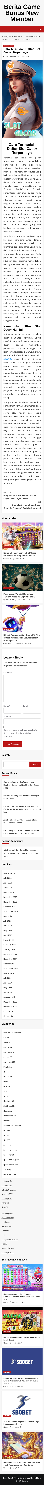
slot (3, 1235)
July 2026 (7, 878)
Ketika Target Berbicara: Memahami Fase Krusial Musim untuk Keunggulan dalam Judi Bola (22, 809)
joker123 (7, 358)
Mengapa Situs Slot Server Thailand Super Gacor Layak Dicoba (20, 496)
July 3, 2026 (15, 1468)
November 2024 (10, 959)
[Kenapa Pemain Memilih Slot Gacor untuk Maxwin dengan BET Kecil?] (22, 536)
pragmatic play (8, 1248)
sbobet (6, 1072)
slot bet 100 (7, 1185)
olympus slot (7, 1226)
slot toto (5, 1230)
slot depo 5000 (8, 1252)
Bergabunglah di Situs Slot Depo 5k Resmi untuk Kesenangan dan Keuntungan (21, 831)
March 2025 (8, 940)
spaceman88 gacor (11, 1160)
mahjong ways (7, 1213)
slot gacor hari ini (10, 1116)
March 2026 (8, 892)
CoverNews (36, 1478)
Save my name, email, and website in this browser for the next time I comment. (20, 733)
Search (6, 755)
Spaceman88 (8, 1155)
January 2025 (9, 949)
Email (26, 706)
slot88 (6, 1135)
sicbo (5, 1081)
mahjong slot (8, 1052)
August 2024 (9, 973)
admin (7, 558)
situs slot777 (9, 1086)
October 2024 (9, 964)
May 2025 (7, 930)
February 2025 (9, 945)
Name (6, 706)
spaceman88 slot (10, 1164)
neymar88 (7, 1057)
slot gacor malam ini (10, 1239)
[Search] (39, 29)
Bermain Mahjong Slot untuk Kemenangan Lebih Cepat (21, 797)
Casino (6, 1037)
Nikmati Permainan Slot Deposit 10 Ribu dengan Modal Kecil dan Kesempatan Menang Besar (21, 638)
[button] (4, 29)
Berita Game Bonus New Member (22, 12)
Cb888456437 (9, 600)
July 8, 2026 (15, 1427)
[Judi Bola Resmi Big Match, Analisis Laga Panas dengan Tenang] (22, 1404)
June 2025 (7, 926)
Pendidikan (8, 1067)
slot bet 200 (8, 1101)
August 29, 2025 (16, 558)
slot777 (6, 1130)
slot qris (6, 1120)
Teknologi (7, 1169)
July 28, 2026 (16, 1343)
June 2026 (7, 883)
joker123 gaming (9, 1190)
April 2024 (7, 992)
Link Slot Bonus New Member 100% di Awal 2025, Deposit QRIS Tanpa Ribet (21, 853)
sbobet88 (7, 1077)
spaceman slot (8, 1217)
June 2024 (7, 983)
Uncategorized (9, 46)
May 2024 (7, 987)
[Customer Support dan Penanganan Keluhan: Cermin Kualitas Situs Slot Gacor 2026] (22, 1277)
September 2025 (10, 911)
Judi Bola (7, 1042)
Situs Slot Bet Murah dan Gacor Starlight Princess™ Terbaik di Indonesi (22, 505)
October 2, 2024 (21, 600)
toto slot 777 (7, 1194)
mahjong (5, 1203)
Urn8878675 (9, 643)
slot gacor (7, 1111)
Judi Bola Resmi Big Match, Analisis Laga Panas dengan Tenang (20, 821)
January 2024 (9, 997)
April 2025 (7, 935)
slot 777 (6, 1096)
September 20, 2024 (22, 643)
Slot (5, 1091)
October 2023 (9, 1011)
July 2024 (7, 978)
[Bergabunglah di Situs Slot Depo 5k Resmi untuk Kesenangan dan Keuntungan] (22, 1445)
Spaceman (7, 1145)
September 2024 (10, 968)
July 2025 (7, 921)
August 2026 (9, 873)
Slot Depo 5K (9, 1106)
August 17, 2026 (16, 1302)
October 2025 (9, 906)
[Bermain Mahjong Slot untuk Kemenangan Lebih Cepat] (22, 1320)
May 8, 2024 (21, 57)
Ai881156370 (10, 57)
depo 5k (5, 1207)
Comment (8, 672)
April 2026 (7, 887)
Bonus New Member (12, 1033)
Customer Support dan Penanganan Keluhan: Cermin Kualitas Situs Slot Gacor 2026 (21, 785)
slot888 (6, 1140)
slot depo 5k (7, 1181)
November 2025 (10, 902)
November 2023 (10, 1006)
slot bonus (6, 1222)
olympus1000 (9, 1062)
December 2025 (10, 897)
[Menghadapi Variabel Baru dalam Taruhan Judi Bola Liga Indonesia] (22, 577)
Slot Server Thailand (12, 1125)
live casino (7, 1047)
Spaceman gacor (10, 1150)
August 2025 (9, 916)
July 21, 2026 (16, 1386)
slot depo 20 (7, 1198)
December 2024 (10, 954)
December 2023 (10, 1002)
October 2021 (9, 1016)
